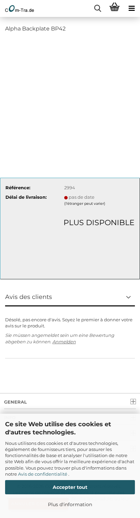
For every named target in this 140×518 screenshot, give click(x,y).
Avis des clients (28, 297)
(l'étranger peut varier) (84, 203)
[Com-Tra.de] (17, 8)
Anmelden (64, 341)
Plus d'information (70, 504)
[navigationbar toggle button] (131, 8)
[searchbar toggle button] (97, 8)
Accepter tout (70, 487)
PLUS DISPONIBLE (99, 222)
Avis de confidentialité (43, 474)
